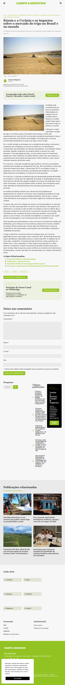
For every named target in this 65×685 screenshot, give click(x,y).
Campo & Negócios (14, 80)
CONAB (5, 628)
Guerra (14, 271)
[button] (4, 3)
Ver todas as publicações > (13, 491)
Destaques (22, 15)
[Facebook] (11, 658)
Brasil (7, 271)
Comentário (8, 319)
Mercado (24, 271)
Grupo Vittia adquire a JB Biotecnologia (21, 259)
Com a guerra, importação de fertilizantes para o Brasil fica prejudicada (33, 266)
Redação (10, 81)
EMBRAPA (6, 631)
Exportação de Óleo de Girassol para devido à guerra (26, 264)
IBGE (4, 625)
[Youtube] (14, 658)
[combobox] (7, 387)
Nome (6, 342)
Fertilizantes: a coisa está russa (18, 261)
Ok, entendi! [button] (17, 678)
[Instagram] (8, 658)
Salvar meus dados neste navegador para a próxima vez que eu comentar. (32, 369)
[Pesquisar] (15, 387)
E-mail (6, 351)
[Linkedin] (17, 658)
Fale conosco (38, 625)
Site (4, 360)
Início (5, 15)
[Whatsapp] (5, 658)
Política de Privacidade (41, 628)
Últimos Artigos (13, 15)
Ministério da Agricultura (11, 634)
